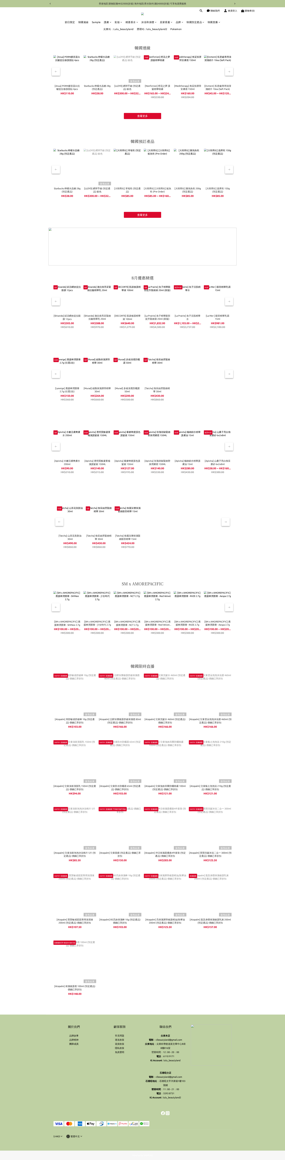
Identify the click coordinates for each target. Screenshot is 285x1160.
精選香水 (131, 22)
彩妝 (117, 22)
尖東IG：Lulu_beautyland (118, 29)
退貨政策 (119, 1044)
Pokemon (176, 29)
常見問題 (119, 1035)
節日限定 (70, 22)
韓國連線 (83, 22)
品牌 (178, 22)
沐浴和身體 (147, 22)
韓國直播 (213, 22)
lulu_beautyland (172, 1060)
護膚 (106, 22)
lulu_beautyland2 (172, 1097)
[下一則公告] (234, 3)
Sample (96, 22)
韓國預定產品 (194, 22)
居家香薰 (165, 22)
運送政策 (119, 1039)
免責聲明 (119, 1052)
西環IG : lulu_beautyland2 (152, 29)
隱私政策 (119, 1048)
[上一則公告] (50, 3)
